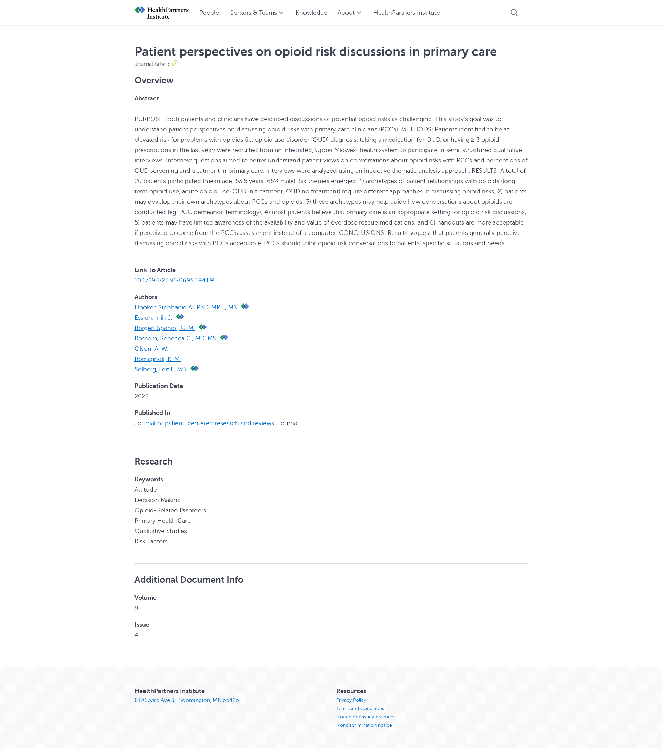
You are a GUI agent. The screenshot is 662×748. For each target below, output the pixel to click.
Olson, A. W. (151, 348)
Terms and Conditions (360, 708)
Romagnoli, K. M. (157, 359)
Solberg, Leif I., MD (160, 369)
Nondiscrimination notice (364, 725)
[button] (514, 12)
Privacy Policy (351, 700)
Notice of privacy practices (365, 716)
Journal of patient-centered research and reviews (204, 423)
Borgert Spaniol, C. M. (164, 328)
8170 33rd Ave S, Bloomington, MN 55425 (186, 700)
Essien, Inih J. (153, 317)
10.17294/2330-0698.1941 (171, 280)
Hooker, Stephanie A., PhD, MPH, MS (185, 307)
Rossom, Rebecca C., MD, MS (175, 338)
